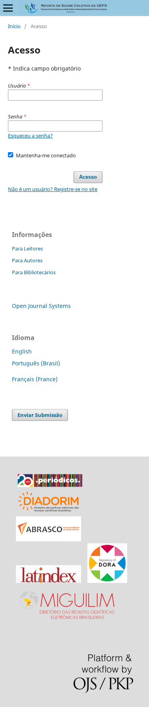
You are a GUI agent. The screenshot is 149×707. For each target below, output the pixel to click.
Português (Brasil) (36, 363)
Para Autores (27, 260)
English (22, 351)
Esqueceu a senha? (30, 135)
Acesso (88, 177)
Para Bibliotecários (34, 272)
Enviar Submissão (39, 414)
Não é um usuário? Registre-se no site (52, 189)
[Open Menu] (8, 8)
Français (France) (35, 379)
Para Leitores (27, 248)
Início (14, 26)
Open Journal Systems (41, 306)
